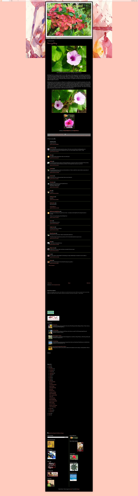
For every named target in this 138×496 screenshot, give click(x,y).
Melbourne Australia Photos (55, 211)
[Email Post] (65, 134)
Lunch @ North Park (52, 384)
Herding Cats (52, 196)
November (51, 370)
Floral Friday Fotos (67, 130)
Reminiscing (55, 324)
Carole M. (51, 175)
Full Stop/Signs (55, 330)
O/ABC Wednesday (52, 387)
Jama (51, 190)
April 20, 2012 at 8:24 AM (54, 157)
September (52, 373)
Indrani (51, 260)
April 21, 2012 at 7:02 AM (54, 217)
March (51, 408)
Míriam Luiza (52, 247)
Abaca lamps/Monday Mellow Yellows (59, 346)
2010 (50, 414)
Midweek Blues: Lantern (57, 335)
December (51, 368)
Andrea (51, 161)
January (51, 411)
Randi (51, 241)
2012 (50, 367)
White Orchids (51, 402)
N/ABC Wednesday (52, 393)
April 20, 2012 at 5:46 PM (54, 199)
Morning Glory (52, 43)
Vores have (52, 182)
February (51, 410)
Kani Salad (51, 389)
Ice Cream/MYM (52, 381)
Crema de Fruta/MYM (53, 400)
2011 (50, 413)
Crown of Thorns (52, 403)
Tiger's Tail (51, 396)
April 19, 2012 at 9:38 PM (54, 144)
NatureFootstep (52, 233)
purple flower (82, 135)
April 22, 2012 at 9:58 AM (54, 223)
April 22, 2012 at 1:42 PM (54, 229)
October (51, 371)
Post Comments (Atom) (56, 284)
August (51, 374)
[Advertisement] (69, 274)
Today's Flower (76, 130)
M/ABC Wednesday (52, 399)
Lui (50, 254)
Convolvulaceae (52, 135)
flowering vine (64, 135)
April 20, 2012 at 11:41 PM (54, 207)
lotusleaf (51, 168)
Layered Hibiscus (53, 206)
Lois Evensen (52, 147)
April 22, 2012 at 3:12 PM (54, 238)
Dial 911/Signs (51, 386)
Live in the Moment (65, 5)
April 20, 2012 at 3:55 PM (54, 193)
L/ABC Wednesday (52, 406)
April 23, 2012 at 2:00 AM (54, 250)
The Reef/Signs (55, 341)
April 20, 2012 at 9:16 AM (54, 165)
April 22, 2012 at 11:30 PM (54, 244)
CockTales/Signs (52, 397)
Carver (51, 220)
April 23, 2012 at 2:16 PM (54, 263)
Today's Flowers (87, 135)
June (50, 377)
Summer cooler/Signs (53, 405)
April (51, 380)
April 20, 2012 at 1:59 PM (54, 178)
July (50, 376)
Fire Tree (51, 383)
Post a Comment (51, 265)
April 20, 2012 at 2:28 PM (54, 187)
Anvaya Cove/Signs (52, 392)
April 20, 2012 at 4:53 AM (54, 151)
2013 (50, 365)
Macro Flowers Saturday (71, 135)
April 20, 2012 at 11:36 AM (54, 172)
